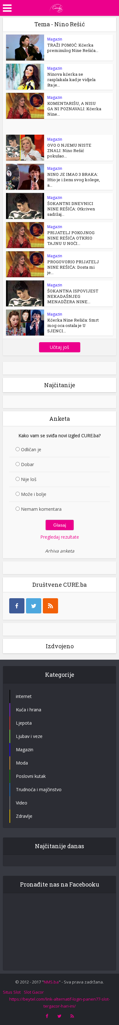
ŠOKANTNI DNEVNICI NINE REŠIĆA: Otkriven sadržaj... (71, 209)
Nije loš (28, 479)
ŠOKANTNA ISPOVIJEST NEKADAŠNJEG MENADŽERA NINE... (72, 296)
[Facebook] (16, 605)
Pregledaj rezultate (59, 537)
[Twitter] (33, 605)
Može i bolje (33, 494)
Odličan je (31, 449)
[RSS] (50, 605)
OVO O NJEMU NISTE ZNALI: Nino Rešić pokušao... (69, 150)
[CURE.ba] (56, 7)
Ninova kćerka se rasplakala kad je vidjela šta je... (71, 79)
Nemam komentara (41, 509)
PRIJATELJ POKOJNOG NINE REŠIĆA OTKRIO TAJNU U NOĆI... (71, 238)
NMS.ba (51, 982)
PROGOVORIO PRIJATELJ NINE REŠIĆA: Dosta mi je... (73, 267)
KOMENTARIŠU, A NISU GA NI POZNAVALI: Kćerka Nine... (74, 108)
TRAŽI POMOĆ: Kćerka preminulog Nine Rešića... (72, 47)
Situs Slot (12, 992)
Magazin (54, 39)
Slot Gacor (34, 992)
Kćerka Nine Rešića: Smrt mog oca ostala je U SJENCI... (73, 325)
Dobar (27, 464)
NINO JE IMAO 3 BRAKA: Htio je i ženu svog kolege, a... (73, 179)
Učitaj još (59, 347)
